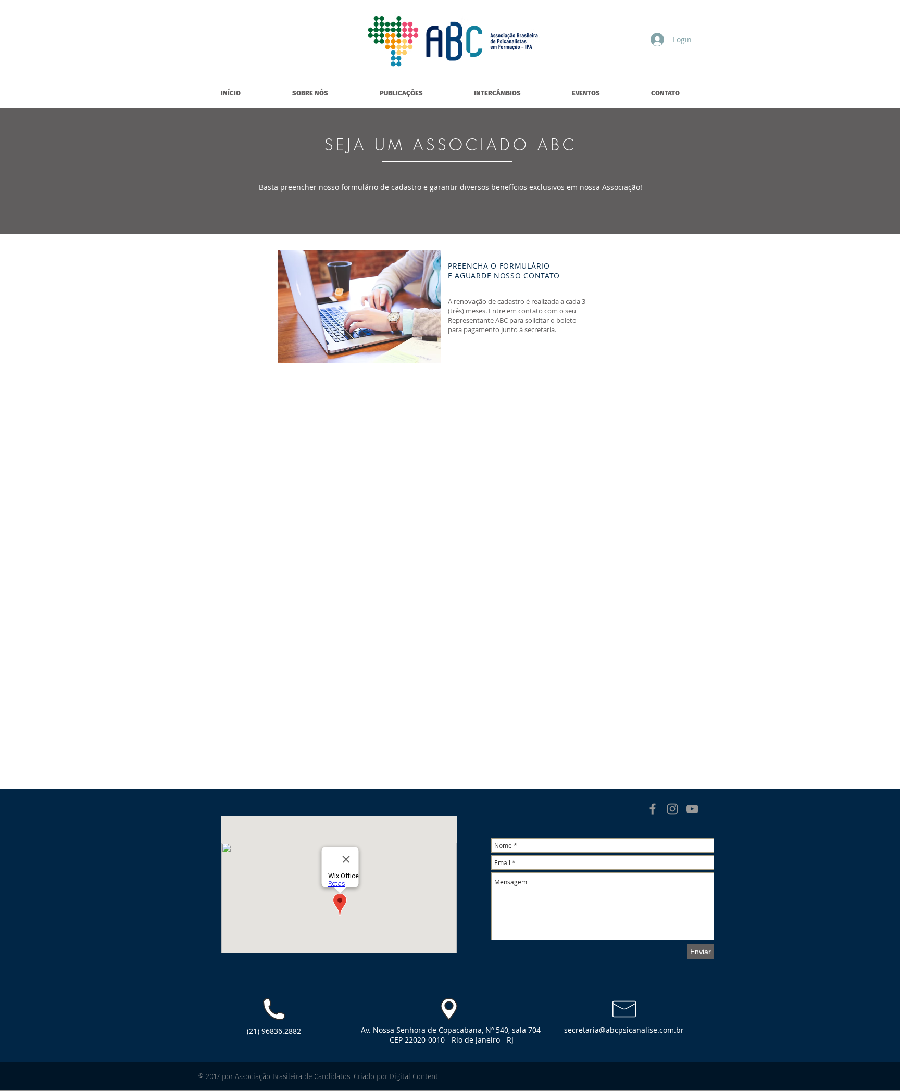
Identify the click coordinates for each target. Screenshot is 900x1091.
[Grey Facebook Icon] (652, 809)
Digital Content (415, 1076)
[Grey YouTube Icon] (692, 809)
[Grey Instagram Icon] (672, 809)
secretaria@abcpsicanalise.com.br (624, 1030)
